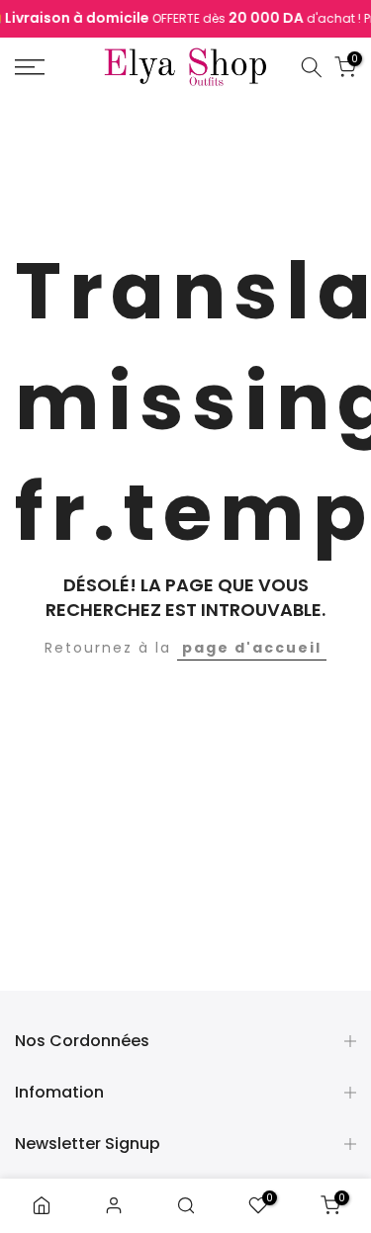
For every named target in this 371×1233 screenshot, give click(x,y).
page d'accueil (252, 648)
